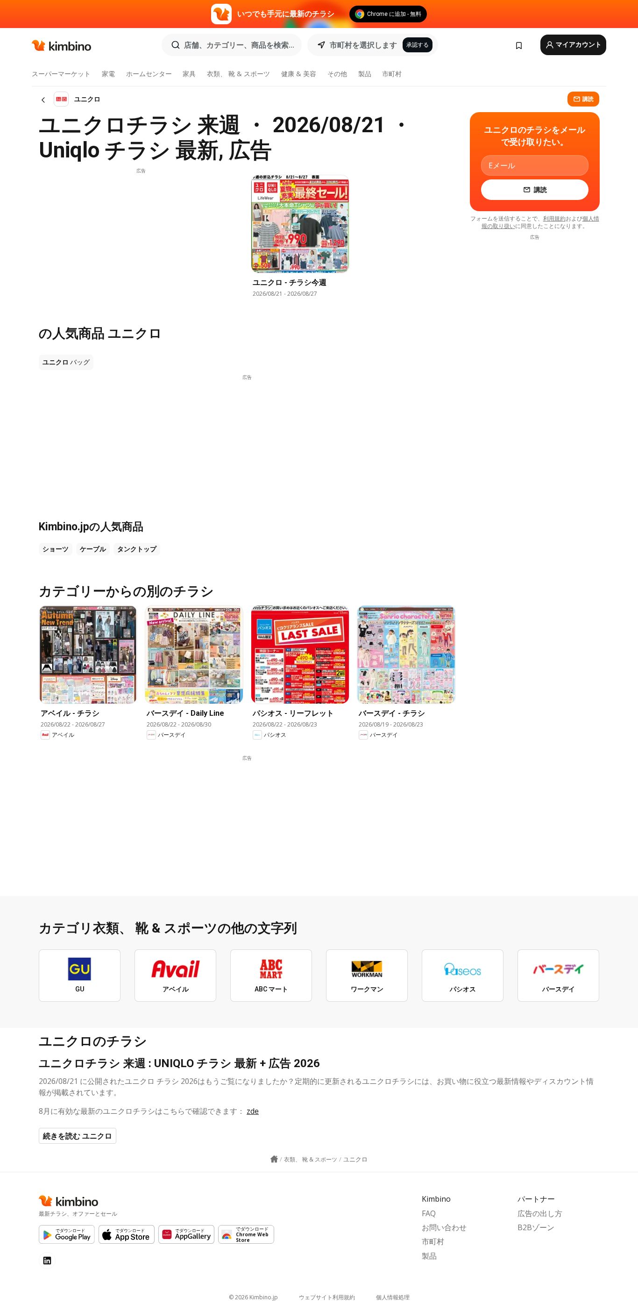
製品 (364, 73)
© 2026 (253, 1297)
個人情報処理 (393, 1297)
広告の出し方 (539, 1213)
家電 (108, 73)
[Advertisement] (141, 239)
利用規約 (554, 218)
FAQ (429, 1213)
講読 (588, 99)
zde (253, 1111)
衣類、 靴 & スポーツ (238, 73)
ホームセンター (149, 73)
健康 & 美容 (298, 73)
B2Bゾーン (535, 1227)
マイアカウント (578, 44)
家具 (189, 73)
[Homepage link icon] (274, 1159)
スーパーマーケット (61, 73)
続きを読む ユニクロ (77, 1136)
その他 (337, 73)
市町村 (392, 73)
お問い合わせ (444, 1227)
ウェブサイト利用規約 (327, 1297)
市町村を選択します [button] (363, 45)
